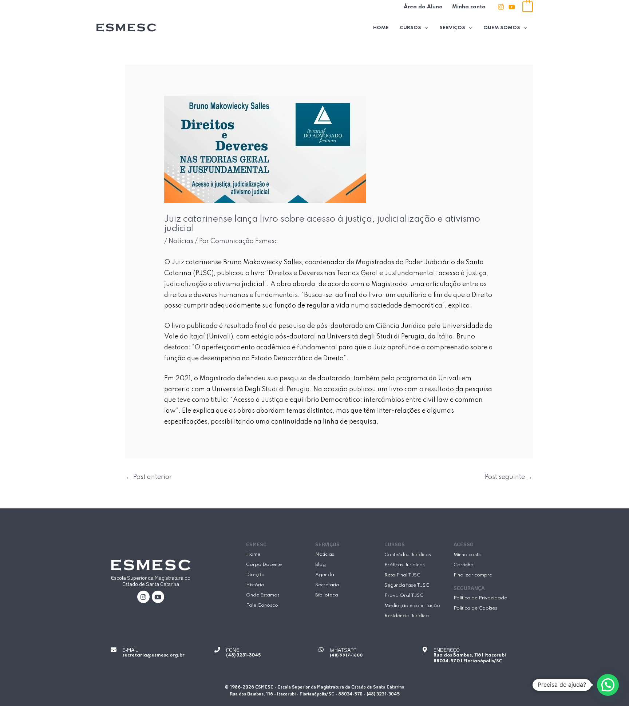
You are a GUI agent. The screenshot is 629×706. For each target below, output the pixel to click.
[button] (608, 685)
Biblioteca (326, 595)
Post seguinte (508, 477)
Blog (320, 564)
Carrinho (464, 565)
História (255, 585)
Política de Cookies (475, 608)
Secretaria (327, 585)
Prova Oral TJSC (403, 595)
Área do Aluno (423, 6)
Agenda (324, 574)
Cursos (410, 27)
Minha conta (469, 6)
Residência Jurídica (406, 616)
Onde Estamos (263, 595)
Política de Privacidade (480, 598)
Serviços (452, 27)
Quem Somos (501, 27)
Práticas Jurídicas (404, 565)
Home (381, 27)
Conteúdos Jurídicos (407, 554)
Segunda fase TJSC (406, 585)
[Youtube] (512, 7)
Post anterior (149, 477)
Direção (255, 574)
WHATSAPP (343, 649)
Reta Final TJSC (402, 575)
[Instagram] (501, 7)
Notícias (181, 241)
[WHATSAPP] (321, 650)
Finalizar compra (473, 575)
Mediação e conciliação (412, 605)
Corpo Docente (264, 564)
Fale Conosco (262, 605)
